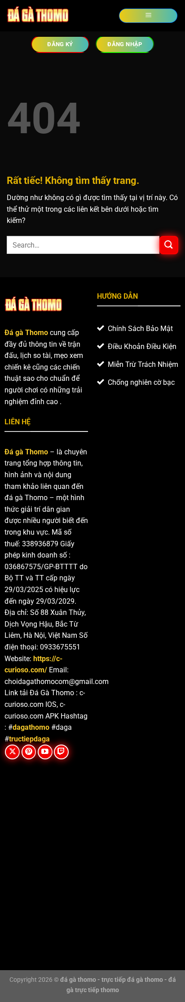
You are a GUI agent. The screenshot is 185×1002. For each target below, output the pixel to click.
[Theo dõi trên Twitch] (61, 752)
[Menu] (148, 16)
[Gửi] (168, 245)
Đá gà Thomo (26, 452)
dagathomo (31, 727)
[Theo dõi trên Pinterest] (29, 752)
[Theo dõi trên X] (12, 752)
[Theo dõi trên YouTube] (45, 752)
